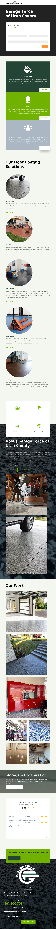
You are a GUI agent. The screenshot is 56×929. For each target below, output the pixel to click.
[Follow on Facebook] (26, 888)
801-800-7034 (14, 904)
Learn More (45, 89)
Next (45, 46)
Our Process (11, 470)
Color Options (24, 470)
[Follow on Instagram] (30, 888)
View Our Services (28, 921)
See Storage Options (14, 787)
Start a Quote (14, 858)
